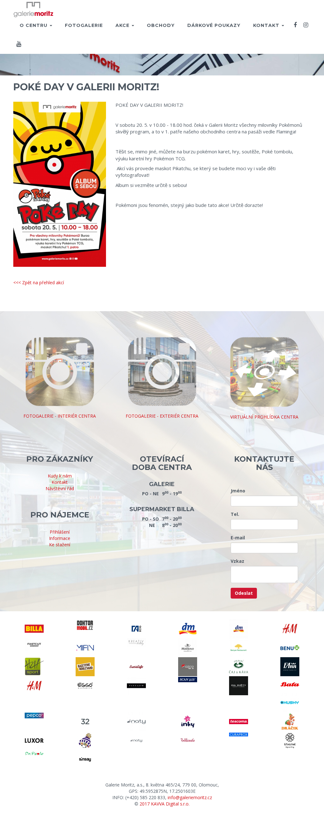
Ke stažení (59, 545)
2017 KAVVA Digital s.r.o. (165, 804)
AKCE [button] (123, 25)
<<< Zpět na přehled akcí (38, 282)
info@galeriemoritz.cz (190, 797)
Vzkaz (237, 561)
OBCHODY (161, 25)
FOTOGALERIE (84, 25)
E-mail (238, 538)
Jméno (238, 491)
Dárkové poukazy (213, 25)
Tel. (235, 514)
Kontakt (60, 482)
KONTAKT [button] (267, 25)
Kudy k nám (60, 476)
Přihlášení (60, 532)
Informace (59, 538)
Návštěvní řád (60, 488)
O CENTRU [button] (34, 25)
